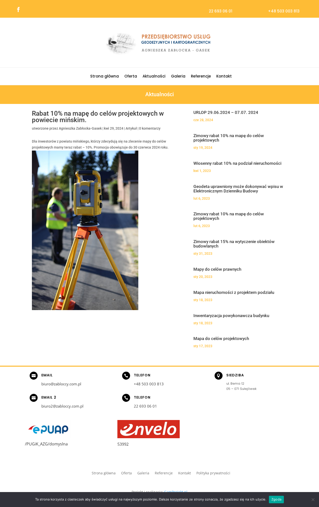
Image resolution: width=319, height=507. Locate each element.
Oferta (130, 77)
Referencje (201, 77)
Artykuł (131, 128)
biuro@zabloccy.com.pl (61, 383)
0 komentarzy (149, 128)
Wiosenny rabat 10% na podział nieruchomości (237, 163)
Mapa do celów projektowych (221, 338)
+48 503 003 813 (284, 11)
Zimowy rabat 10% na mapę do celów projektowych (228, 138)
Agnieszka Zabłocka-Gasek (80, 128)
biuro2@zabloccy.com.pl (62, 406)
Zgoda (276, 499)
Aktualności (154, 77)
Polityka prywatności (213, 473)
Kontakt (224, 77)
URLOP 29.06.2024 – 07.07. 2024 (225, 112)
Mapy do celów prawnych (217, 269)
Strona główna (104, 77)
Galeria (178, 77)
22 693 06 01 (220, 11)
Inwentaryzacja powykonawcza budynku (231, 315)
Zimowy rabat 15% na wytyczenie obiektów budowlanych (234, 244)
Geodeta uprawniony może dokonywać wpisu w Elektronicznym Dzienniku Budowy (238, 188)
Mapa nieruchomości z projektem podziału (233, 292)
